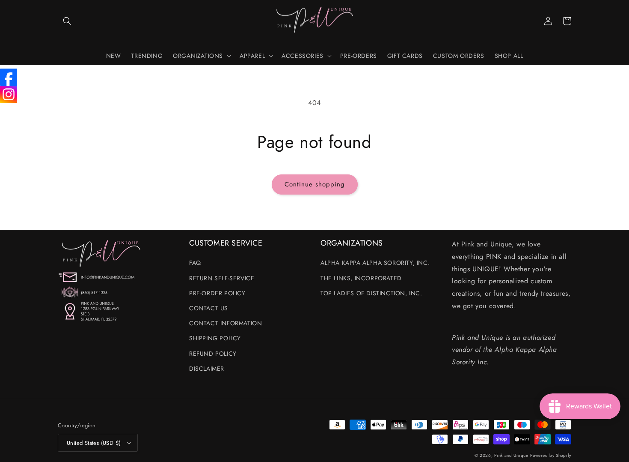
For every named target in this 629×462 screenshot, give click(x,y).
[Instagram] (8, 94)
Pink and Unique (511, 455)
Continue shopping (315, 184)
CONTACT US (208, 308)
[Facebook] (8, 77)
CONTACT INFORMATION (225, 323)
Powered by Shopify (550, 455)
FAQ (195, 262)
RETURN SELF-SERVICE (221, 278)
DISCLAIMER (206, 368)
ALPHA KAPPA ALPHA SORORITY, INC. (375, 262)
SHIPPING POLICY (215, 338)
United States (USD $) (94, 443)
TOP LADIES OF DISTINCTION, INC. (371, 293)
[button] (67, 21)
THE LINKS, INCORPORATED (361, 278)
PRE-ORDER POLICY (217, 293)
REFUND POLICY (213, 353)
